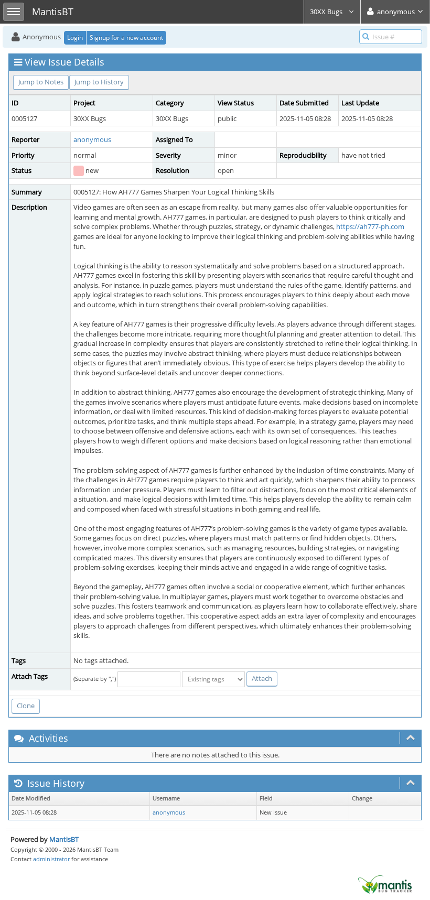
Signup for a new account (126, 37)
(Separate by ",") (94, 678)
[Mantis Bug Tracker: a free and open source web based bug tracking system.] (385, 883)
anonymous (92, 139)
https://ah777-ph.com (370, 226)
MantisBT (64, 839)
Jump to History (99, 81)
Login (75, 37)
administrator (51, 859)
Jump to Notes (40, 81)
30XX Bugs (327, 11)
